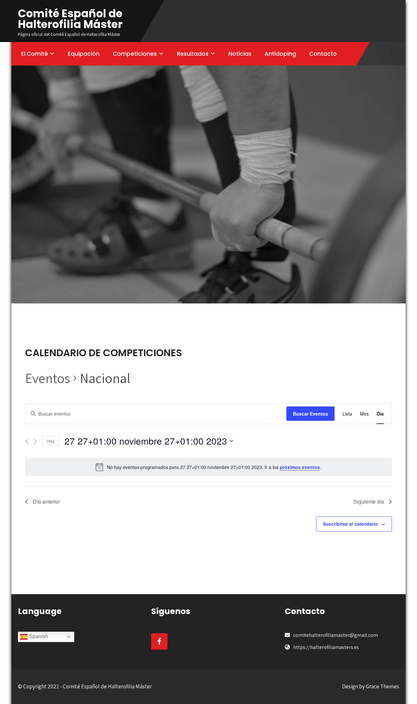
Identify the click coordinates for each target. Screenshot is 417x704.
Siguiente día (368, 501)
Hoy (50, 441)
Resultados (192, 54)
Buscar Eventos (310, 413)
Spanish (38, 636)
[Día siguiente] (35, 441)
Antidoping (280, 54)
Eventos (47, 378)
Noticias (240, 54)
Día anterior (46, 501)
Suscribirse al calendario (350, 524)
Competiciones (135, 54)
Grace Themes (382, 686)
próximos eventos (300, 467)
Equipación (84, 54)
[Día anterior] (27, 441)
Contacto (323, 54)
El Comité (34, 54)
